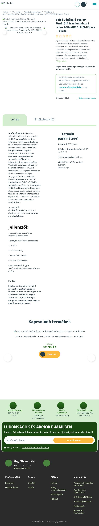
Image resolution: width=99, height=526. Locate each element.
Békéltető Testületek (79, 511)
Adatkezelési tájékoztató (80, 491)
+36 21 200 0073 (22, 465)
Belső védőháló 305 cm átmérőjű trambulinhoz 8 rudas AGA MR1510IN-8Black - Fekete (36, 14)
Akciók (31, 487)
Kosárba (51, 354)
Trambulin (16, 12)
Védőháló (48, 12)
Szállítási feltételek (83, 497)
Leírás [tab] (14, 119)
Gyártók (31, 483)
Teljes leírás (61, 61)
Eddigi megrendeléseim (58, 488)
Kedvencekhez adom (87, 98)
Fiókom (54, 483)
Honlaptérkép (11, 487)
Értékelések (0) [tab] (44, 119)
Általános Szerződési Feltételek (83, 484)
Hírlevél (54, 499)
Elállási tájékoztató (83, 501)
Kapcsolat (9, 483)
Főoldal (5, 12)
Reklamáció (79, 506)
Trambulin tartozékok (32, 12)
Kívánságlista (57, 494)
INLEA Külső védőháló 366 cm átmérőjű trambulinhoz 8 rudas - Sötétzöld (49, 336)
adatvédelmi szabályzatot (35, 447)
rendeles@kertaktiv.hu (70, 87)
